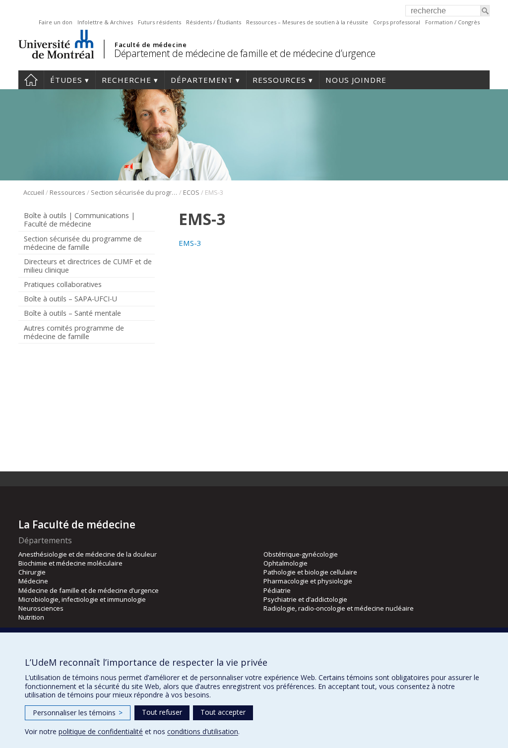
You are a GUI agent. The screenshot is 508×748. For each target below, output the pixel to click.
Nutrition (31, 617)
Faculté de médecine (151, 44)
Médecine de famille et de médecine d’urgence (88, 590)
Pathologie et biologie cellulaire (310, 572)
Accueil (31, 79)
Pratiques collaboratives (63, 284)
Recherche (126, 80)
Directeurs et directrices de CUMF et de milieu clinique (88, 266)
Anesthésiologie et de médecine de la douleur (87, 554)
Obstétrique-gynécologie (300, 554)
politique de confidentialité (101, 731)
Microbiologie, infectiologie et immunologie (82, 599)
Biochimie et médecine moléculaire (70, 563)
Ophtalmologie (285, 563)
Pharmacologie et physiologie (307, 580)
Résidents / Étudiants (213, 22)
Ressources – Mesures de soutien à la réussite (307, 22)
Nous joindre (355, 80)
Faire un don (55, 22)
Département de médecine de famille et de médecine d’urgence (245, 53)
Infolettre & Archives (105, 22)
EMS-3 (190, 243)
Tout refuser (162, 712)
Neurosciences (41, 608)
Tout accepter (223, 712)
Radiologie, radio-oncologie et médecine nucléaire (338, 608)
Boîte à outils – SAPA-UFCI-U (70, 298)
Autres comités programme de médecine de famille (74, 332)
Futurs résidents (159, 22)
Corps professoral (396, 22)
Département (202, 80)
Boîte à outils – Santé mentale (72, 313)
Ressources (279, 80)
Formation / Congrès (452, 22)
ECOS (191, 192)
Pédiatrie (277, 590)
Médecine (33, 580)
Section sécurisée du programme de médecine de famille (134, 192)
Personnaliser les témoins (78, 712)
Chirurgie (32, 572)
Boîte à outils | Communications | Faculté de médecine (79, 220)
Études (66, 80)
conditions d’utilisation (202, 731)
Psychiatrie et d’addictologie (305, 599)
